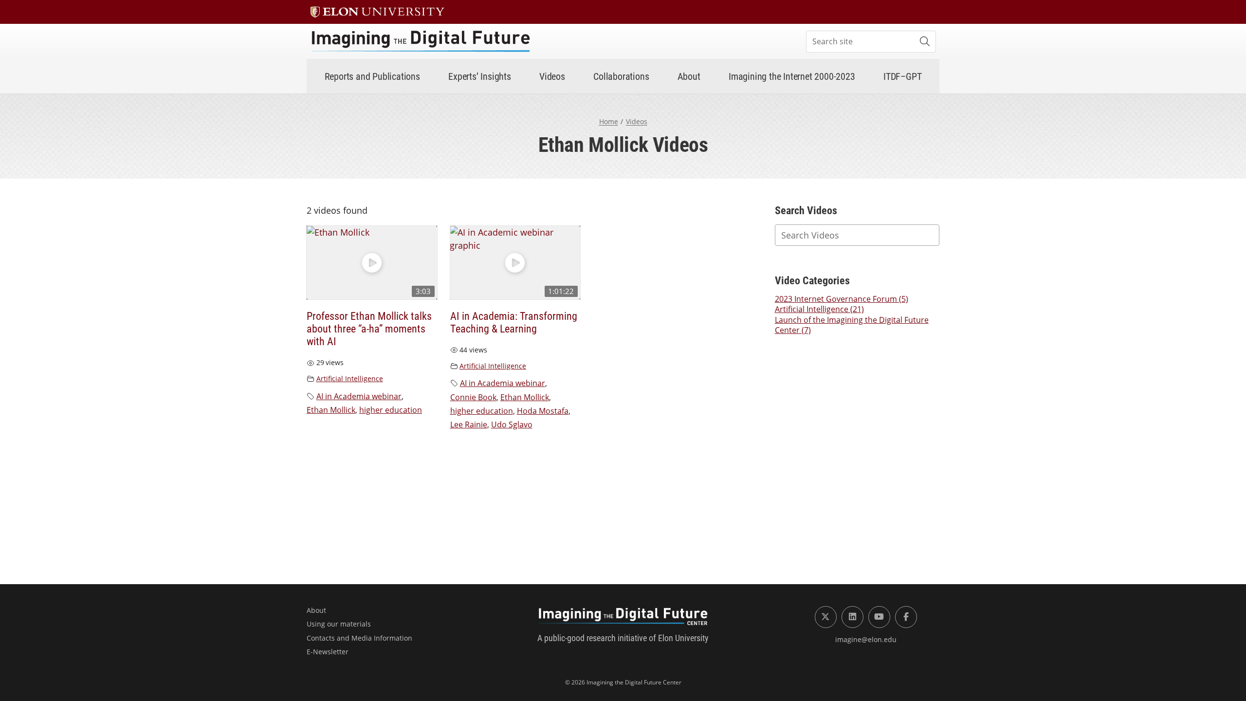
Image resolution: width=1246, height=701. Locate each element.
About (689, 76)
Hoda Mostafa (542, 411)
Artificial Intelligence (349, 378)
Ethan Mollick (331, 410)
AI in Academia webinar (359, 396)
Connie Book (473, 397)
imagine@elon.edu (866, 639)
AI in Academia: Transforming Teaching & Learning (513, 322)
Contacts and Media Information (359, 638)
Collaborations (621, 76)
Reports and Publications (372, 76)
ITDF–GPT (902, 76)
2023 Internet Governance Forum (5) (841, 299)
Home (608, 121)
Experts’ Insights (479, 76)
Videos (552, 76)
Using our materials (339, 623)
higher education (390, 410)
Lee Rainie (468, 424)
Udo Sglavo (511, 424)
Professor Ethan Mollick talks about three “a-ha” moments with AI (369, 329)
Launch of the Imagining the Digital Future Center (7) (852, 324)
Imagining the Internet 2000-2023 (792, 76)
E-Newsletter (327, 651)
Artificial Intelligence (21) (819, 309)
